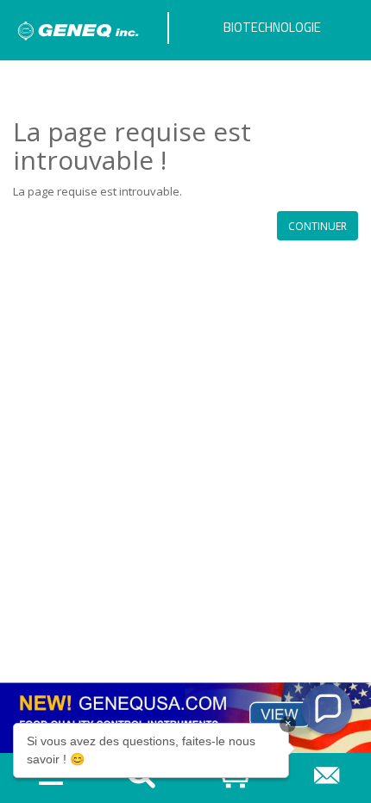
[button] (327, 709)
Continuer (317, 226)
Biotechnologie (272, 27)
